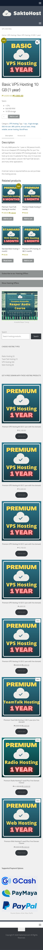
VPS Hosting (7, 29)
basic (28, 126)
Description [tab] (9, 136)
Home (4, 35)
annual (23, 126)
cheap (33, 126)
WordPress (23, 129)
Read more (7, 260)
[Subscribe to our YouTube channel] (25, 943)
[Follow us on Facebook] (17, 943)
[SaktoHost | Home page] (21, 13)
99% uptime (16, 126)
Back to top (21, 929)
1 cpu (25, 124)
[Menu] (40, 3)
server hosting (13, 129)
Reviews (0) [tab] (21, 136)
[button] (37, 42)
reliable (4, 129)
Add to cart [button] (7, 219)
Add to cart (14, 116)
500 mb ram (6, 126)
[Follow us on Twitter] (21, 943)
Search (4, 332)
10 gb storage (33, 124)
